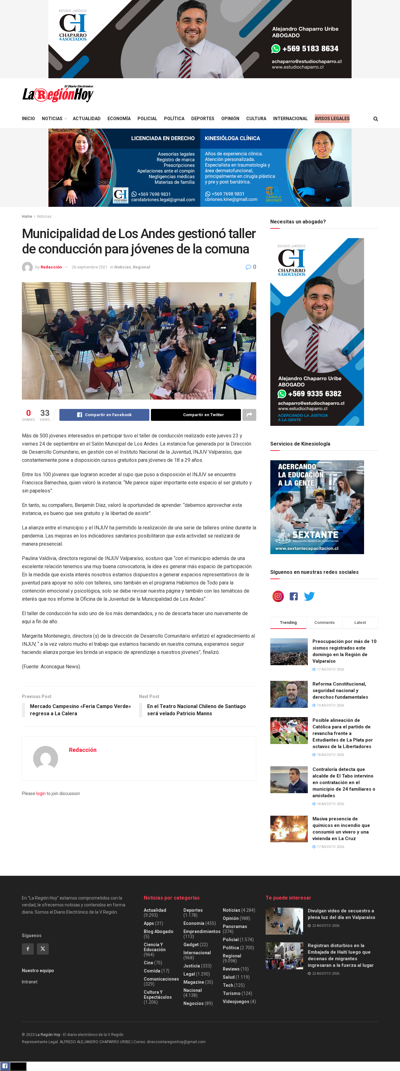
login (41, 793)
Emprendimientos (202, 931)
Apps (149, 923)
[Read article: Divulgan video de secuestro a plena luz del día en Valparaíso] (284, 921)
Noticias (52, 118)
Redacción (51, 267)
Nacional (192, 990)
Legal (189, 974)
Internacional (290, 118)
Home (27, 216)
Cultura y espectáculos (158, 995)
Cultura (256, 118)
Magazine (193, 982)
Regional (141, 267)
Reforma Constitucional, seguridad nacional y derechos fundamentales (340, 690)
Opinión (230, 118)
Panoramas (235, 926)
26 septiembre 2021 (90, 267)
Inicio (28, 118)
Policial (147, 118)
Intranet (30, 981)
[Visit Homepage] (58, 94)
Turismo (232, 993)
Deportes (202, 118)
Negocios (193, 1003)
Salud (229, 977)
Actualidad (87, 118)
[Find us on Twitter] (43, 949)
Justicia (191, 965)
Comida (152, 970)
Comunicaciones (161, 979)
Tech (228, 985)
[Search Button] (375, 118)
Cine (148, 962)
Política (174, 118)
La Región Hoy (48, 1035)
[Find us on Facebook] (28, 949)
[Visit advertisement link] (200, 39)
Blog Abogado (158, 931)
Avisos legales (332, 118)
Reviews (231, 969)
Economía (119, 118)
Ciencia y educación (155, 947)
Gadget (191, 944)
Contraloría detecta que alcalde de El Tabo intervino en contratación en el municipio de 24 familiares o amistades (343, 782)
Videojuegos (236, 1001)
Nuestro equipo (38, 970)
